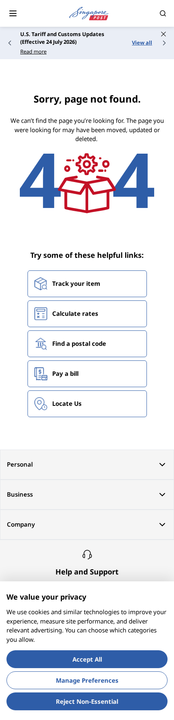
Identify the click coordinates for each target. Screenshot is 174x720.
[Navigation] (13, 13)
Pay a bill (65, 373)
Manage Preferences (87, 680)
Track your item (76, 283)
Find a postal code (79, 343)
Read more (33, 51)
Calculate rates (75, 313)
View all (142, 42)
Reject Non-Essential (87, 701)
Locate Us (67, 403)
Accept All (87, 659)
